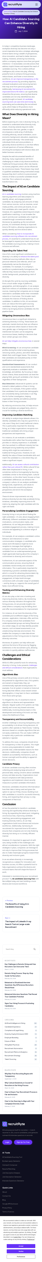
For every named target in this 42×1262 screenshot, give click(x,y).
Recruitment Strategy (20, 1056)
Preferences (21, 1256)
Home (6, 11)
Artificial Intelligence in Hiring (20, 1023)
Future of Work (20, 1041)
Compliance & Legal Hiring (20, 1030)
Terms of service (8, 1212)
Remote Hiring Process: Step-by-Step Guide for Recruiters (19, 974)
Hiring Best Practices (20, 1045)
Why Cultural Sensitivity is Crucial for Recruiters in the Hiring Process (19, 1084)
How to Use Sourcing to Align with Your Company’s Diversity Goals (19, 1102)
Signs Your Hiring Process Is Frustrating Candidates (19, 1004)
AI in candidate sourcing (11, 194)
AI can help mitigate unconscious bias (16, 341)
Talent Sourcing (20, 1059)
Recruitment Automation (20, 1048)
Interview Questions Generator (13, 1181)
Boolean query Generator (11, 1161)
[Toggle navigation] (36, 4)
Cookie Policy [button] (17, 1237)
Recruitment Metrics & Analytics (20, 1052)
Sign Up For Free (23, 1142)
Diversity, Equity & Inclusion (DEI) (20, 1034)
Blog (10, 11)
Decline (21, 1251)
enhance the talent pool (29, 256)
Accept (21, 1246)
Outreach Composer (9, 1165)
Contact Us (6, 1196)
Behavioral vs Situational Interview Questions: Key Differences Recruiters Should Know (19, 985)
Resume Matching (8, 1169)
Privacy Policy (7, 1208)
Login (7, 1142)
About (4, 1192)
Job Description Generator (12, 1177)
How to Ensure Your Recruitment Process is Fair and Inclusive (21, 1093)
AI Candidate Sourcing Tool (12, 1157)
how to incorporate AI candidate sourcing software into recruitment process (19, 236)
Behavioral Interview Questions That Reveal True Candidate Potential (21, 995)
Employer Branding (20, 1038)
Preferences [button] (30, 1239)
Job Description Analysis (11, 1173)
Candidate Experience (20, 1027)
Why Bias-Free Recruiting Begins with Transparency (19, 1075)
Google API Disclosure (10, 1204)
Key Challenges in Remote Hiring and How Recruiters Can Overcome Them (20, 965)
